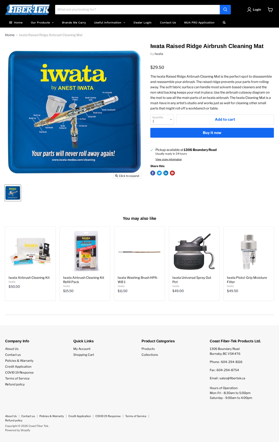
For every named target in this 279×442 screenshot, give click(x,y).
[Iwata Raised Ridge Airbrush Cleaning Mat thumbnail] (13, 193)
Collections (150, 355)
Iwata (159, 54)
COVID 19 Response (19, 372)
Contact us (13, 355)
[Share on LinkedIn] (165, 173)
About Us (12, 349)
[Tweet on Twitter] (159, 173)
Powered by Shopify (17, 430)
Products (148, 349)
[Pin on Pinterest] (172, 173)
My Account (81, 349)
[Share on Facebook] (152, 173)
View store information (168, 159)
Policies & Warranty (19, 361)
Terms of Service (17, 378)
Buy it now (212, 133)
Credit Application (18, 366)
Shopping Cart (83, 355)
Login (257, 9)
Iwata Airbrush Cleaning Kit (29, 278)
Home (10, 35)
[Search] (225, 9)
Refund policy (15, 384)
